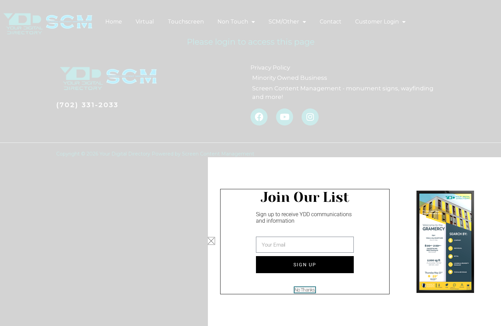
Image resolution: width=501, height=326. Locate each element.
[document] (250, 163)
